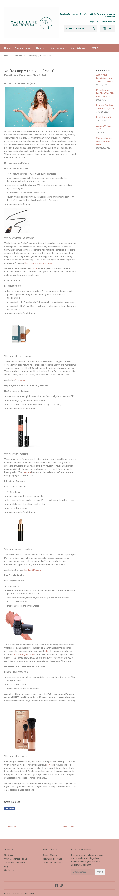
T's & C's (55, 447)
